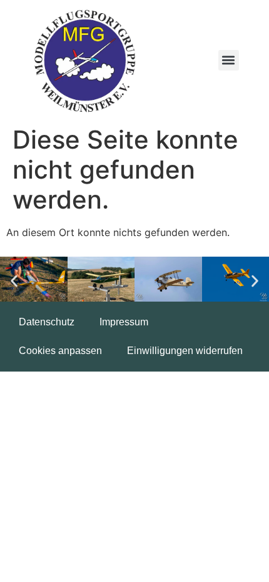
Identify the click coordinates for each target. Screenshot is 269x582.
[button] (228, 60)
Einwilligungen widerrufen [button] (185, 350)
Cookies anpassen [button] (60, 350)
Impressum (123, 322)
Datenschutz (46, 322)
